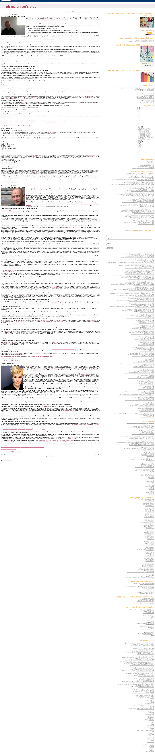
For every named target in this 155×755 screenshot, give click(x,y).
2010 (138, 124)
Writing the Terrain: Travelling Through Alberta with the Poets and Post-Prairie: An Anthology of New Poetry (136, 395)
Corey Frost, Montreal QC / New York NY (147, 522)
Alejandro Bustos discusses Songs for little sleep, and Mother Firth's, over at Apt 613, (140, 254)
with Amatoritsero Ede (150, 479)
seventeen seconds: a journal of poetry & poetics (146, 164)
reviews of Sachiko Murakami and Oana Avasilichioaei (145, 348)
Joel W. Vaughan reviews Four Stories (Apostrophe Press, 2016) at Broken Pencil (140, 173)
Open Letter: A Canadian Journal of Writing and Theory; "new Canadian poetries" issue (140, 586)
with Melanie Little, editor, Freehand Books (147, 462)
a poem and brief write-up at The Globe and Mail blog (145, 700)
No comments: (17, 124)
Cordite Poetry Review (150, 742)
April (138, 146)
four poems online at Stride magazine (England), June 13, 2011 (143, 691)
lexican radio (152, 707)
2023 (138, 110)
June (139, 144)
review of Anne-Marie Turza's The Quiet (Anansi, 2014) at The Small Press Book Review (139, 216)
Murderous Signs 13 (150, 725)
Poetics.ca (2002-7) (151, 167)
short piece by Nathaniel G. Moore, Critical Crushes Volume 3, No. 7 (143, 369)
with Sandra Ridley (151, 461)
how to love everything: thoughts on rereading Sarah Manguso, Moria (142, 334)
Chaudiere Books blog (150, 573)
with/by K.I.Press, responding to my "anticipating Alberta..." (144, 470)
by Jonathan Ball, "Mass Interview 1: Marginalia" (146, 450)
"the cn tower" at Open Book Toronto (148, 337)
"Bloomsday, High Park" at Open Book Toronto (146, 319)
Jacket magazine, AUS (150, 619)
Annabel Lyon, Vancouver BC (149, 534)
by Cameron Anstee (151, 472)
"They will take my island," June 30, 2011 (147, 690)
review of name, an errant (150, 390)
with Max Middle (151, 485)
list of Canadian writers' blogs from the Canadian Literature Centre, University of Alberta (139, 577)
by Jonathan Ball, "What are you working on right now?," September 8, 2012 (141, 438)
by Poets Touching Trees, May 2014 (148, 431)
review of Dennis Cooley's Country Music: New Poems (145, 383)
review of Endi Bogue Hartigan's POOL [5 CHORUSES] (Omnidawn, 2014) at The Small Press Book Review (136, 214)
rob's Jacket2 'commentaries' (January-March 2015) (145, 98)
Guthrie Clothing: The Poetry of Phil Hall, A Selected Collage (144, 583)
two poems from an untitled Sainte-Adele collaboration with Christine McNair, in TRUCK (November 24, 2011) (136, 684)
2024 (138, 109)
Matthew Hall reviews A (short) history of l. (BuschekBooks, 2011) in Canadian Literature (139, 268)
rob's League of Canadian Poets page (148, 99)
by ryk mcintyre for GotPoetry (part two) (147, 465)
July (138, 143)
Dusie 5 (152, 721)
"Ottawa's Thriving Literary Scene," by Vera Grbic (146, 292)
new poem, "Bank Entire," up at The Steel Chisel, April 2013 (144, 658)
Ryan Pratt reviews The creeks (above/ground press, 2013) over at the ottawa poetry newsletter (138, 253)
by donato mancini (151, 490)
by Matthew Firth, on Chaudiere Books (147, 474)
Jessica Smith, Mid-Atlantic (149, 556)
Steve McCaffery (15, 98)
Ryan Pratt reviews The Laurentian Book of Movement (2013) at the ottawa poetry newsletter (139, 222)
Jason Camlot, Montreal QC (149, 510)
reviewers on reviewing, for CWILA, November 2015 (145, 180)
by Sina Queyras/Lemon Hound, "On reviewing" (146, 449)
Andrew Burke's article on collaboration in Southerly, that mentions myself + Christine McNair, (139, 272)
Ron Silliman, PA (151, 554)
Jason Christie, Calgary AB (149, 511)
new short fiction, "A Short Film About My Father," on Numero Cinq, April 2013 (141, 659)
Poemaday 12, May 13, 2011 (149, 692)
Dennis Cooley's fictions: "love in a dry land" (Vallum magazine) (143, 362)
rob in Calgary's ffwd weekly (149, 359)
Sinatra (17, 425)
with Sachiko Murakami (150, 460)
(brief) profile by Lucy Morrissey (149, 261)
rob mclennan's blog (21, 6)
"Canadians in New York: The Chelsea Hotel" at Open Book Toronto (143, 328)
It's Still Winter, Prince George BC (148, 618)
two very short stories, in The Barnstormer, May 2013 (145, 654)
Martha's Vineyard (77, 301)
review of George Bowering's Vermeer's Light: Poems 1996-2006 (143, 367)
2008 (138, 150)
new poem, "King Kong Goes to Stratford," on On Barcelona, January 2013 (142, 665)
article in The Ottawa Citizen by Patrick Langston (146, 376)
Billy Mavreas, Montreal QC (149, 536)
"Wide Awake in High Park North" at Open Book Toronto (145, 320)
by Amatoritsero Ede (150, 481)
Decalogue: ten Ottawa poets (149, 588)
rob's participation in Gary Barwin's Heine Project (146, 322)
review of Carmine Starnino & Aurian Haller (147, 417)
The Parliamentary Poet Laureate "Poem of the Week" (145, 623)
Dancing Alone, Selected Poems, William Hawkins (146, 600)
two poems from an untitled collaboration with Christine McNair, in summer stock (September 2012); (138, 670)
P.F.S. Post (152, 736)
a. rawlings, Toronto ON (150, 547)
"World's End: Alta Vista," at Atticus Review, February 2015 (144, 187)
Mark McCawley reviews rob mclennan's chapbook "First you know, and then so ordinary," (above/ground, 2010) (135, 295)
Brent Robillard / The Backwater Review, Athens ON (145, 549)
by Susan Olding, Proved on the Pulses (147, 454)
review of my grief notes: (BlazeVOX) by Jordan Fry (145, 278)
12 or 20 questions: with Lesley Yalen (144, 135)
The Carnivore (21, 294)
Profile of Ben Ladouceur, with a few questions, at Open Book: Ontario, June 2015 (140, 181)
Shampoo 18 (152, 750)
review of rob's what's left (150, 403)
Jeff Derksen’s (12, 53)
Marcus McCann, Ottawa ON (149, 537)
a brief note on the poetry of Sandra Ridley (147, 375)
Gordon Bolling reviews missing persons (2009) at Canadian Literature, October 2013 (140, 225)
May (138, 145)
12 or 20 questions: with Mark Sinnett (13, 187)
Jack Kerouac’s (44, 406)
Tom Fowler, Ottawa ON (150, 521)
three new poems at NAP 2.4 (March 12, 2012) (146, 679)
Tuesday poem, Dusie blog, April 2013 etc (147, 584)
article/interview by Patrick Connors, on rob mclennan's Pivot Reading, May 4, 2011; (140, 303)
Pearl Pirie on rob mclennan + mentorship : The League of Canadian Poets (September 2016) (138, 174)
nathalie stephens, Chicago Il (149, 558)
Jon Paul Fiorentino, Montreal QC (148, 519)
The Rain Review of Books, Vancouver (147, 629)
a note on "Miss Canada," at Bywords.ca (147, 266)
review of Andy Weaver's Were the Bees (147, 392)
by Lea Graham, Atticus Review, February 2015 (146, 424)
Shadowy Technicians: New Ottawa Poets (147, 603)
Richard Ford (44, 321)
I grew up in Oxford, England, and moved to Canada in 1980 (38, 188)
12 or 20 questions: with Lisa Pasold (12, 365)
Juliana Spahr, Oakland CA (149, 557)
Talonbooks (31, 125)
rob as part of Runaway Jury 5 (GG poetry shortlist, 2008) (144, 349)
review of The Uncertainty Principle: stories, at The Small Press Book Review (141, 218)
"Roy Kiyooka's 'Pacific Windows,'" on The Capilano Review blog (143, 280)
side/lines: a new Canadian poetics (148, 590)
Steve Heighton (35, 320)
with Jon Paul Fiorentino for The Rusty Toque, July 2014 (145, 429)
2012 (138, 122)
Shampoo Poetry (151, 631)
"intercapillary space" (150, 727)
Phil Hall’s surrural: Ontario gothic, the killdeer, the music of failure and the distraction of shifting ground (137, 363)
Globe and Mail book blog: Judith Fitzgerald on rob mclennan (144, 331)
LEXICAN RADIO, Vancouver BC (148, 620)
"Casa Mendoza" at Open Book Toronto (147, 314)
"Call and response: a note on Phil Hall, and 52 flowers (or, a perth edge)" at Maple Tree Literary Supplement (136, 297)
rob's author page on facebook (149, 95)
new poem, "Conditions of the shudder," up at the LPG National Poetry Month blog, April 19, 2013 (138, 657)
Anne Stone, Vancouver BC (149, 559)
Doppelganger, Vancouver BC (149, 614)
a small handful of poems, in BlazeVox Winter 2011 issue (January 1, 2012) (142, 683)
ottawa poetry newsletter (150, 574)
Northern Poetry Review (150, 622)
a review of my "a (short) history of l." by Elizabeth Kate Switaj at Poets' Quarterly (141, 177)
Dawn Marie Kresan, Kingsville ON (148, 529)
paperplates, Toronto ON (150, 624)
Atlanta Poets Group (150, 571)
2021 (138, 112)
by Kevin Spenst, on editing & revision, (147, 447)
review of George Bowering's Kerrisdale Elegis (146, 346)
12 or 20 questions (7, 125)
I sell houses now (7, 331)
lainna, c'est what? (141, 138)
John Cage (90, 96)
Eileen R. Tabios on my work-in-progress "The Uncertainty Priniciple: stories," (141, 290)
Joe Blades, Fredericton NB (149, 506)
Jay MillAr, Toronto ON (150, 539)
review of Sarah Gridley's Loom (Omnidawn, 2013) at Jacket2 (144, 219)
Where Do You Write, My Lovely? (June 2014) (146, 207)
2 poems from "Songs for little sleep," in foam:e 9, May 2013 (144, 656)
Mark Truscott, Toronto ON (149, 561)
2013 (138, 121)
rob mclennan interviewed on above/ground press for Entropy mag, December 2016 (140, 423)
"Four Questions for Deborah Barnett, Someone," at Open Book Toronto (142, 291)
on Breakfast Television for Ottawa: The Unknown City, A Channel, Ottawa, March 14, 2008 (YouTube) (137, 643)
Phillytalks (152, 625)
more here (152, 636)
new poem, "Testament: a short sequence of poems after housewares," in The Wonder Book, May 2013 (137, 655)
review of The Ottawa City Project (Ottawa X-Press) (145, 374)
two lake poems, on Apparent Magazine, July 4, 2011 (145, 688)
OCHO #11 (152, 715)
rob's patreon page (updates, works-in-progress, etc (145, 39)
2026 (138, 107)
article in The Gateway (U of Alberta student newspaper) (145, 368)
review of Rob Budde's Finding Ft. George (147, 351)
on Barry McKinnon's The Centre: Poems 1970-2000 (145, 398)
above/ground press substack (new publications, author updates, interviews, (141, 41)
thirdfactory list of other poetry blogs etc (147, 576)
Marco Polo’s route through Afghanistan (59, 443)
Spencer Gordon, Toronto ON (149, 524)
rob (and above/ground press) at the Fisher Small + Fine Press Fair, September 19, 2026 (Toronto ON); (137, 88)
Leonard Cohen (85, 424)
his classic (94, 155)
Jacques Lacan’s (52, 52)
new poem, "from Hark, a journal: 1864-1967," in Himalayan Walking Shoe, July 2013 (140, 650)
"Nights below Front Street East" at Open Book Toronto (145, 321)
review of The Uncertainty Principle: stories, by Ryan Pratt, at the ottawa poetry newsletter (139, 215)
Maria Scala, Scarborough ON (149, 551)
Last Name (109, 243)
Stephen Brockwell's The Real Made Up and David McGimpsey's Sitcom (142, 353)
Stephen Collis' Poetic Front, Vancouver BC (147, 626)
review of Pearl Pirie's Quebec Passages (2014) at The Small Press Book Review (140, 208)
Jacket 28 (152, 740)
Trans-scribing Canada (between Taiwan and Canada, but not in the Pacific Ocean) (140, 572)
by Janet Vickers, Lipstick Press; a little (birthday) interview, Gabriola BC (142, 441)
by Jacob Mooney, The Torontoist (148, 452)
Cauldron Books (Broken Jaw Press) (148, 598)
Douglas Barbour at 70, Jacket (149, 333)
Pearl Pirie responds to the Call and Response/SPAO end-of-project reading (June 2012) (139, 271)
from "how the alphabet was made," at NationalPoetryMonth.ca (144, 677)
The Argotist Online (151, 734)
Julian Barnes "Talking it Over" (19, 321)
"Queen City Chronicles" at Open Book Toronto (146, 329)
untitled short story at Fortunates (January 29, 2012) (145, 680)
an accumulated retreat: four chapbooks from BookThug (145, 385)
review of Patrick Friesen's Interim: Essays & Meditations (145, 357)
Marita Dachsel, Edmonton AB (149, 514)
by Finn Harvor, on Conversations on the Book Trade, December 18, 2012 (142, 437)
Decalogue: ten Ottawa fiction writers (148, 587)
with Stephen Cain (151, 488)
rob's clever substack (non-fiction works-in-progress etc (145, 40)
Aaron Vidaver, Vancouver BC (149, 564)
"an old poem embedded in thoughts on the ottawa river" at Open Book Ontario (141, 298)
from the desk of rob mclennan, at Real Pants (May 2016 (145, 175)
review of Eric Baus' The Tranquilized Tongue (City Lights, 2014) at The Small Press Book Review (138, 202)
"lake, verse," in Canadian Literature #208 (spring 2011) (145, 685)
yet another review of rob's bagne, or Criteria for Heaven (145, 412)
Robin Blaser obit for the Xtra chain (148, 343)
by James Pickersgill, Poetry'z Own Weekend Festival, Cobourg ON (143, 446)
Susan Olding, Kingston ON (149, 542)
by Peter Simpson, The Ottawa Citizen (148, 453)
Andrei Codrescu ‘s (11, 441)
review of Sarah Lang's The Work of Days (147, 365)
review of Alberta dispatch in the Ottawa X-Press (146, 345)
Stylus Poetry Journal (150, 718)
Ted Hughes (53, 321)
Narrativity (152, 621)
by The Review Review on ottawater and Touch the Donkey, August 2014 (142, 427)
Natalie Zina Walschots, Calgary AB (148, 565)
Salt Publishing (26, 125)
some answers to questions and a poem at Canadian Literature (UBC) (142, 459)
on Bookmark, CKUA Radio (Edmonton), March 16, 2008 (145, 642)
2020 (138, 113)
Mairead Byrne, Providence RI (149, 508)
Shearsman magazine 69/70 (149, 719)
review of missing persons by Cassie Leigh (147, 312)
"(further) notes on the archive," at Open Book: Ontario (145, 203)
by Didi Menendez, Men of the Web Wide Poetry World (145, 469)
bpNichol (8, 98)
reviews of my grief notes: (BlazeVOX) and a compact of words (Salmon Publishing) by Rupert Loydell (137, 277)
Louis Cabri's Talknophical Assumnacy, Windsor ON (145, 633)
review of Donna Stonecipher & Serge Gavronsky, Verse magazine (143, 356)
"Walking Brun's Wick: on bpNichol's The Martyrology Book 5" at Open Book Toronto (140, 318)
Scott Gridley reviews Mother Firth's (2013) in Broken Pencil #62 (143, 220)
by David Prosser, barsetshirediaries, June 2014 (146, 430)
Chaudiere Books (151, 162)
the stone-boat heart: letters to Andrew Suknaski (146, 389)
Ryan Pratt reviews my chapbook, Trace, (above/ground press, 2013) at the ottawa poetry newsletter (137, 257)
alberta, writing (151, 575)
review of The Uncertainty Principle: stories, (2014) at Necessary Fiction (142, 199)
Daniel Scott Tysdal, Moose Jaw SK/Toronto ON (146, 562)
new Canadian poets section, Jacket (148, 591)
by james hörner (151, 487)
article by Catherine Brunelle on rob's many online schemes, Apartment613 (142, 183)
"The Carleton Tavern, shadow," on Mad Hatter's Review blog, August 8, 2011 (141, 686)
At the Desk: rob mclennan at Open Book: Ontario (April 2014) (144, 213)
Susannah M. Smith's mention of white (148, 360)
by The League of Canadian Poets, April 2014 (146, 432)
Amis (87, 320)
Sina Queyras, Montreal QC (149, 546)
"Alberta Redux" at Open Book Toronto (147, 325)
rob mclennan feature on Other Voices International (145, 709)
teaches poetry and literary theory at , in (49, 17)
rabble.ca (152, 628)
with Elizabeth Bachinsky (150, 458)
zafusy (153, 732)
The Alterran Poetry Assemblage (148, 744)
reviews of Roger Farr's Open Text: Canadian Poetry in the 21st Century (142, 347)
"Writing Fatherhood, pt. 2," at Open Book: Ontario (146, 224)
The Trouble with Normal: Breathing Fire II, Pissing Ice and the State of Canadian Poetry (139, 400)
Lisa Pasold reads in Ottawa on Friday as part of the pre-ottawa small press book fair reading (22, 447)
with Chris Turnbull (151, 477)
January (139, 149)
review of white (151, 350)
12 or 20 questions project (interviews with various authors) (144, 467)
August (139, 142)
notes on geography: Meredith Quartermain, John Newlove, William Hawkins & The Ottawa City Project (137, 394)
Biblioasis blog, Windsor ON (149, 505)
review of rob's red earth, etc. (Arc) (148, 401)
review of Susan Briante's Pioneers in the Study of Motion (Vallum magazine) (141, 372)
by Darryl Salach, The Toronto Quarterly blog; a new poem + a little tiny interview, (141, 444)
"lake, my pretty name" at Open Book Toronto (146, 336)
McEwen (92, 320)
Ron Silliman (90, 90)
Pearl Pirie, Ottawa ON (150, 544)
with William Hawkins (150, 483)
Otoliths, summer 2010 (150, 694)
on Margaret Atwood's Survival (149, 402)
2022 (138, 111)
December (139, 126)
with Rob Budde (151, 468)
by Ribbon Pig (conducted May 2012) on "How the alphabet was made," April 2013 (140, 435)
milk (153, 704)
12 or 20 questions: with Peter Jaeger (13, 16)
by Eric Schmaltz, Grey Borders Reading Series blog (145, 451)
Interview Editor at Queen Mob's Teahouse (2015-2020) (145, 97)
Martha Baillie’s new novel (63, 440)
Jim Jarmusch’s (6, 116)
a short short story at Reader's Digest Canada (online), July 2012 (143, 672)
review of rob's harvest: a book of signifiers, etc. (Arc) (145, 410)
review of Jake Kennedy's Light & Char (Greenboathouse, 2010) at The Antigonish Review (139, 273)
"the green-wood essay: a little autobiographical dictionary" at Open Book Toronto (140, 309)
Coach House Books (14, 125)
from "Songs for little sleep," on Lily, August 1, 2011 (146, 687)
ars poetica (152, 706)
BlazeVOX (152, 713)
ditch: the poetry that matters (149, 714)
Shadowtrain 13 (151, 720)
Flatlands (152, 749)
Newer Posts (3, 454)
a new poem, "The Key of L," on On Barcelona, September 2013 (143, 648)
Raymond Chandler (13, 429)
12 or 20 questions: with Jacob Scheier (144, 133)
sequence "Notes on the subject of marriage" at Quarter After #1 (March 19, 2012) (141, 678)
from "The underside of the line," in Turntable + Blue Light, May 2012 (143, 675)
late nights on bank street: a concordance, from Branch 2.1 (144, 695)
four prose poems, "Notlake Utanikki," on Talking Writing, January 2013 (142, 664)
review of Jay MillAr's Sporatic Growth (148, 379)
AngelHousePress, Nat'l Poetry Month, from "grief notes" (145, 696)
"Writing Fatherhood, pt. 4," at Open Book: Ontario (146, 221)
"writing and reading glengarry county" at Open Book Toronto (144, 308)
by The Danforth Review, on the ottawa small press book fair (144, 457)
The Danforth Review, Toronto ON (148, 613)
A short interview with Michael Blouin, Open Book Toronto (144, 296)
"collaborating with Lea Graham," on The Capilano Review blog (143, 281)
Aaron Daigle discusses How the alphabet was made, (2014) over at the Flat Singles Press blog (138, 209)
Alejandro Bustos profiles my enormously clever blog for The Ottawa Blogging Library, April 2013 (138, 259)
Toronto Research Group (29, 77)
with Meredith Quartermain (149, 486)
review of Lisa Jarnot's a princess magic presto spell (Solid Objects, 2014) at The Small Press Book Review (136, 205)
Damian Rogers (66, 342)
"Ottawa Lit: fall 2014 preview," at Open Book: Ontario (145, 198)
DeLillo (48, 321)
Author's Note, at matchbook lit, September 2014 (146, 197)
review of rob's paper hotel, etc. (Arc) (148, 409)
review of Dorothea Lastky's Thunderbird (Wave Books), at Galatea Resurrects (141, 264)
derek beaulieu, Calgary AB (149, 502)
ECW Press (13, 360)
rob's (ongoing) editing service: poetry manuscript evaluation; (144, 90)
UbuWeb (152, 635)
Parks (97, 320)
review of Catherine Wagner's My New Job (147, 338)
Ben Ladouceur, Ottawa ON (149, 530)
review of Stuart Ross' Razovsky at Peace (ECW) (146, 414)
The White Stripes (5, 425)
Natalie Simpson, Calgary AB (149, 555)
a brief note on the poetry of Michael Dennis (147, 384)
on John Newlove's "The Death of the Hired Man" (146, 406)
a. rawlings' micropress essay (149, 407)
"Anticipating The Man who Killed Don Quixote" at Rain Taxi (144, 307)
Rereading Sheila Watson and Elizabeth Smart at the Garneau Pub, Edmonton (141, 354)
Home (51, 454)
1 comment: (16, 182)
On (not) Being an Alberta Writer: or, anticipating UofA (145, 377)
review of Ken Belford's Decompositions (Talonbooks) (145, 299)
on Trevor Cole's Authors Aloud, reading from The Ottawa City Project (143, 644)
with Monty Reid (151, 478)
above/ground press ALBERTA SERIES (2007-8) (146, 166)
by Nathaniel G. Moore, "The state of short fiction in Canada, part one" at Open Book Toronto (139, 448)
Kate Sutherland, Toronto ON (149, 560)
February (139, 148)
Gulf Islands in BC (26, 102)
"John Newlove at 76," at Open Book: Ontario (146, 206)
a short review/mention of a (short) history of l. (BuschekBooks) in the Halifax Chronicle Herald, (138, 276)
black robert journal (151, 701)
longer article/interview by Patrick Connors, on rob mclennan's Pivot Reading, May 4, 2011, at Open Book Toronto (135, 300)
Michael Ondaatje (72, 227)
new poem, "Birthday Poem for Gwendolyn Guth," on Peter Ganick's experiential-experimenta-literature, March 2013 (135, 661)
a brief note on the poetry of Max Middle (147, 393)
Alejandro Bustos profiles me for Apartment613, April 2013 (144, 258)
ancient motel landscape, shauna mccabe (147, 599)
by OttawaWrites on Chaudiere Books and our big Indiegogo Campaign (142, 426)
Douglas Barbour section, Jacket (148, 585)
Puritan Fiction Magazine (150, 716)
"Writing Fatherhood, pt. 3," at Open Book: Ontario (146, 223)
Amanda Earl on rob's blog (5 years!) (148, 355)
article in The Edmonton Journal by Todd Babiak (146, 370)
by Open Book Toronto (150, 456)
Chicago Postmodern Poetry (149, 612)
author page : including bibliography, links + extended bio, (77, 11)
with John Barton (151, 484)
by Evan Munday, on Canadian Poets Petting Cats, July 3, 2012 (143, 439)
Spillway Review (151, 735)
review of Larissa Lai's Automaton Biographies (146, 323)
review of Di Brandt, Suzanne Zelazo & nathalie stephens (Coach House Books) (141, 405)
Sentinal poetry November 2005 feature (147, 100)
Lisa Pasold (26, 366)
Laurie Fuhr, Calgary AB (150, 523)
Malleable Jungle (151, 738)
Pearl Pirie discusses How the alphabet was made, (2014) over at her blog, (142, 217)
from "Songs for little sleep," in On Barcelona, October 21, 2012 (144, 668)
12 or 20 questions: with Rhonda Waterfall (144, 132)
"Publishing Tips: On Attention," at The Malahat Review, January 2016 (142, 176)
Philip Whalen (33, 97)
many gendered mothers (150, 163)
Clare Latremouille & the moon (149, 396)
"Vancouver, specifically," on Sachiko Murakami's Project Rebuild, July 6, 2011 (141, 689)
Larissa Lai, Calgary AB (150, 531)
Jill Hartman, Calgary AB (150, 528)
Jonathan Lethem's (13, 342)
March (139, 147)
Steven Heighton (55, 287)
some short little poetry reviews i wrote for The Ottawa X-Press (144, 366)
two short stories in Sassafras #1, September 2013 (146, 649)
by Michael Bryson (151, 493)
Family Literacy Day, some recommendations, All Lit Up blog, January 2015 (142, 188)
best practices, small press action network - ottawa (146, 399)
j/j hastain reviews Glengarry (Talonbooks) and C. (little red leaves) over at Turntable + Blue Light (138, 270)
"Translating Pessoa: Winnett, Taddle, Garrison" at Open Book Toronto (142, 313)
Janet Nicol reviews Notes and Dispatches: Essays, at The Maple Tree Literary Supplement (139, 182)
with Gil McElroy (151, 491)
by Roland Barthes (10, 115)
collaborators (27, 98)
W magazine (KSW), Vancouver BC (148, 634)
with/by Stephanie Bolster (150, 492)
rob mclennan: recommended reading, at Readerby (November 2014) (142, 191)
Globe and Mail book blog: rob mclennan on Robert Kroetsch (144, 327)
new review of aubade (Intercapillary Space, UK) (146, 361)
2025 (138, 108)
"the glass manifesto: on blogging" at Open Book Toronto (145, 305)
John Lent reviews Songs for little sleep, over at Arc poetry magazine (143, 255)
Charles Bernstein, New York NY (148, 503)
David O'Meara (56, 342)
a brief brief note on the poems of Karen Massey (146, 381)
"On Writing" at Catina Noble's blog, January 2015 (146, 189)
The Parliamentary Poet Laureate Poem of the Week (145, 730)
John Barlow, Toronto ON (150, 501)
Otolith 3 (152, 723)
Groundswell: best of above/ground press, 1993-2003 (145, 601)
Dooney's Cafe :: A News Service (148, 615)
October (139, 140)
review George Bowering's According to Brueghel (146, 344)
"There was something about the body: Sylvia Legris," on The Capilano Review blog (140, 288)
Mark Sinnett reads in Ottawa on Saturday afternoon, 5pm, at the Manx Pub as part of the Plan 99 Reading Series (26, 356)
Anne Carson (5, 429)
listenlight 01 (152, 728)
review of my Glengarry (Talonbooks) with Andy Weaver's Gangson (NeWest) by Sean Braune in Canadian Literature (135, 275)
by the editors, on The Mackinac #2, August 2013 (146, 433)
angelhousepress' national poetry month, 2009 (146, 699)
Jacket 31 (152, 724)
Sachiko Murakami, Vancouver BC (148, 540)
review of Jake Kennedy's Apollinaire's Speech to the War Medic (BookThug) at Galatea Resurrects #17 (137, 283)
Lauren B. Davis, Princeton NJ (149, 515)
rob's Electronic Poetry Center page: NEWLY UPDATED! (145, 96)
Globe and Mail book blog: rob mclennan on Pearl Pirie (145, 330)
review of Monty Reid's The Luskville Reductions (146, 335)
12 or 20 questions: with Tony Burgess (144, 136)
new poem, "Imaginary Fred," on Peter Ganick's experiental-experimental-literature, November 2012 (137, 666)
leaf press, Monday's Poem (149, 703)
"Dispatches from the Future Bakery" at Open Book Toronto (144, 339)
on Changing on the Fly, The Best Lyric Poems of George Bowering (143, 397)
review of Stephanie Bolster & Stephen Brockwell (146, 408)
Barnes (2, 321)
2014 (138, 120)
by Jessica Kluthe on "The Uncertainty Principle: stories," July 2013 (143, 434)
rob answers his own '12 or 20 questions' (147, 464)
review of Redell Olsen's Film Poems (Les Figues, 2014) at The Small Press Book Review (139, 193)
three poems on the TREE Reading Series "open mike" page (144, 705)
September (139, 141)
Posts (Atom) (9, 460)
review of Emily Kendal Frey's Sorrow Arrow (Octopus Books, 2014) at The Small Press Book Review (137, 211)
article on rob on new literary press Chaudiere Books (145, 380)
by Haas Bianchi (151, 471)
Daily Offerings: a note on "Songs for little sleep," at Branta (144, 267)
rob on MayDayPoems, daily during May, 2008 (146, 710)
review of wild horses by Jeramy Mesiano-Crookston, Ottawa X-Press (142, 315)
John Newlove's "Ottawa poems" (148, 388)
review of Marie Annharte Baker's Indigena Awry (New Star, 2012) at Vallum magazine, (140, 256)
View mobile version (50, 456)
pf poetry (152, 702)
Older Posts (97, 454)
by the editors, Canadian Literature (148, 425)
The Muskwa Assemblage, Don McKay (13, 130)
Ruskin (43, 429)
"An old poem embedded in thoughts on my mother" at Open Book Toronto (142, 304)
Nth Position (152, 733)
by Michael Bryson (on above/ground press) (147, 494)
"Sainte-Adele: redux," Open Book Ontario (147, 294)
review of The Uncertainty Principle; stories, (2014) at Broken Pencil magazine (141, 200)
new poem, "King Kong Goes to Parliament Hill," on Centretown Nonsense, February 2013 (139, 662)
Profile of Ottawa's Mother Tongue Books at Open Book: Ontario (143, 285)
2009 (138, 125)
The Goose (152, 616)
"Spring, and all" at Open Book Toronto (147, 326)
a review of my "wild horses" (149, 178)
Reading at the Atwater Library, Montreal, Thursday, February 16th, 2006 (142, 645)
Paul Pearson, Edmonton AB (149, 543)
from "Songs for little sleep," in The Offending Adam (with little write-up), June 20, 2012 (140, 673)
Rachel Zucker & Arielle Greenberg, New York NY (146, 569)
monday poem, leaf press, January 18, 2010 (147, 697)
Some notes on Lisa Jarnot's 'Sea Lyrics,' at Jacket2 (145, 260)
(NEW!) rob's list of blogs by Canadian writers (146, 499)
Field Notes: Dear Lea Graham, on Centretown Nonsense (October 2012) (142, 669)
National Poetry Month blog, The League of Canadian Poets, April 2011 (142, 693)
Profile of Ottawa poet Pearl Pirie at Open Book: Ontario (145, 286)
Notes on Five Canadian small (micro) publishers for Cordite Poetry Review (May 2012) (139, 274)
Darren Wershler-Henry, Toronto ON (148, 566)
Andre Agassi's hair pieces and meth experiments (63, 349)
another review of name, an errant (148, 387)
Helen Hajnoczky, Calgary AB (149, 526)
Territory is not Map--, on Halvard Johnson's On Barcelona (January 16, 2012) (141, 682)
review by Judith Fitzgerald (149, 358)
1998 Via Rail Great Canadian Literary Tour (147, 102)
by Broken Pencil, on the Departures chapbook (146, 463)
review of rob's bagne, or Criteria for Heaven (147, 411)
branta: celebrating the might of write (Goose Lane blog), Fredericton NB (142, 609)
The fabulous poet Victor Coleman (8, 210)
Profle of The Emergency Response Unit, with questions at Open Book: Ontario (141, 279)
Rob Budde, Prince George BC (149, 507)
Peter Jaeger (20, 125)
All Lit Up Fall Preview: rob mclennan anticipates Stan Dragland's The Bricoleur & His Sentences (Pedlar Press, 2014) (135, 194)
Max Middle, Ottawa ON (150, 538)
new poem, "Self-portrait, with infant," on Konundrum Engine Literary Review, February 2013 (139, 663)
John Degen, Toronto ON (150, 516)
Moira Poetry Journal (150, 737)
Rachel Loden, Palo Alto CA (149, 533)
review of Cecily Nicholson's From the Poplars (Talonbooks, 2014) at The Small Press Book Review (138, 210)
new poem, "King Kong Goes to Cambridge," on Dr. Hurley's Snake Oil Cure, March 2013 (139, 660)
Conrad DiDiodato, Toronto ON (149, 517)
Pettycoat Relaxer (151, 747)
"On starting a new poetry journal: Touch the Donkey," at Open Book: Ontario (141, 204)
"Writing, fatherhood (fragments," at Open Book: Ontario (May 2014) (143, 212)
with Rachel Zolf (151, 476)
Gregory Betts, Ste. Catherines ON (148, 504)
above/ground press (150, 161)
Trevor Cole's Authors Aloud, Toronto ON (147, 611)
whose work (21, 98)
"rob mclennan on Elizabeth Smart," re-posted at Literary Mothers (143, 201)
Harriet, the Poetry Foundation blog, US (147, 545)
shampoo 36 (152, 698)
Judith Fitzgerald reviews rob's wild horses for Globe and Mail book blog (142, 324)
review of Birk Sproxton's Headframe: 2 (147, 382)
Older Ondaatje (60, 321)
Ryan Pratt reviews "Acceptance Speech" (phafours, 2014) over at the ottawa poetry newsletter (138, 195)
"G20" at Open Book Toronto (149, 317)
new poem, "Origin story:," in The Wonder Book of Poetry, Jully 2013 (143, 651)
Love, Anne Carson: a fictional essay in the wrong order (145, 316)
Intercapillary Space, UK (150, 617)
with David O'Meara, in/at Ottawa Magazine (147, 440)
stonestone (152, 745)
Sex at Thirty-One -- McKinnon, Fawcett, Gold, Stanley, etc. (144, 404)
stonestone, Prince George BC (149, 632)
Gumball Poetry (151, 748)
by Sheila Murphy (151, 482)
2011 (138, 123)
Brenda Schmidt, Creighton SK (149, 552)
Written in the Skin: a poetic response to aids (147, 593)
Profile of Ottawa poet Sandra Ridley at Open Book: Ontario (144, 287)
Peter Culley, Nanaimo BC (149, 513)
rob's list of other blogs (150, 578)
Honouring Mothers (151, 743)
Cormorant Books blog (150, 512)
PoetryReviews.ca (151, 627)
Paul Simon (96, 424)
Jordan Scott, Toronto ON (150, 553)
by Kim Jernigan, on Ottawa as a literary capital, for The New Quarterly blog (141, 445)
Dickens (2, 57)
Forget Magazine (151, 712)
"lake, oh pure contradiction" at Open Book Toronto (146, 341)
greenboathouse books (150, 751)
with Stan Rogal (151, 489)
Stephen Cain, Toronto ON (149, 509)
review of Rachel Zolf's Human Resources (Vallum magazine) (144, 371)
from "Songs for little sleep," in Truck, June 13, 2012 (145, 674)
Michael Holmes (11, 270)
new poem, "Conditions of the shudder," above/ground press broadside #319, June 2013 (139, 652)
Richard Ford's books (18, 353)
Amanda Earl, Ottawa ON (150, 518)
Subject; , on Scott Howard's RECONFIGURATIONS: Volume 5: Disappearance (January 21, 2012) (138, 681)
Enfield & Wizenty (37, 370)
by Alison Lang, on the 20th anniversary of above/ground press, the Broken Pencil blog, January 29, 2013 (137, 436)
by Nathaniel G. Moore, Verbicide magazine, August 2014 (144, 428)
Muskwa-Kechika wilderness (53, 132)
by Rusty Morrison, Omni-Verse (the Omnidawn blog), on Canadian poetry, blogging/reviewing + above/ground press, (135, 442)
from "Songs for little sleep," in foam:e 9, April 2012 (146, 676)
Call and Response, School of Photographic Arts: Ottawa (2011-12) (143, 168)
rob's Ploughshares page (150, 101)
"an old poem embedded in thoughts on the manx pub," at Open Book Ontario (141, 301)
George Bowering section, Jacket (148, 589)
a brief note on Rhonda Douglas (148, 386)
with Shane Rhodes (151, 473)
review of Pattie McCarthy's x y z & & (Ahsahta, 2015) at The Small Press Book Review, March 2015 (138, 186)
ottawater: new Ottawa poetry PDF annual (147, 165)
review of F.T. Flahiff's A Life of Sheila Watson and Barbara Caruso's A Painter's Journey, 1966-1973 (138, 391)
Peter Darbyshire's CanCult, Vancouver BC (147, 610)
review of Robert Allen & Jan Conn (148, 415)
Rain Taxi (152, 630)
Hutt (153, 741)
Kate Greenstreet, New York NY (149, 525)
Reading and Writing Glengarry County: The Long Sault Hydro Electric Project (141, 332)
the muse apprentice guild (149, 746)
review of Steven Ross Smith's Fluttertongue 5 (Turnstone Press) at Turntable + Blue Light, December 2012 (136, 265)
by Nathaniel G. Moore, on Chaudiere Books (147, 475)
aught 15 (152, 729)
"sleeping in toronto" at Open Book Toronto (147, 342)
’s (41, 115)
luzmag (153, 731)
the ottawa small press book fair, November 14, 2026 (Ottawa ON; (143, 89)
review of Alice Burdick (150, 416)
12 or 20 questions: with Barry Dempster (144, 134)
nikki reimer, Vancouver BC (149, 548)
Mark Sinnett (17, 360)
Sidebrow (152, 722)
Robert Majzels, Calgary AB (149, 535)
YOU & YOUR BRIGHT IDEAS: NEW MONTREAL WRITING (144, 592)
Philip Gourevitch (21, 429)
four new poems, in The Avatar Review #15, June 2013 (145, 653)
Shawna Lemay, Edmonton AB (149, 532)
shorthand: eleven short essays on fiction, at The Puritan (145, 269)
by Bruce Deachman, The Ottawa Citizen (147, 455)
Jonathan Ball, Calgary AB (149, 500)
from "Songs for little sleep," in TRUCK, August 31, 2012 (145, 671)
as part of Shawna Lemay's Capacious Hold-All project (145, 352)
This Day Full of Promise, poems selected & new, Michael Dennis (143, 602)
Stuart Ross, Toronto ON (150, 550)
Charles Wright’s (45, 440)
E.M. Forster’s (68, 438)
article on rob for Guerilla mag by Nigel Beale (146, 340)
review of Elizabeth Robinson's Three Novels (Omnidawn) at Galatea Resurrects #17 (140, 282)
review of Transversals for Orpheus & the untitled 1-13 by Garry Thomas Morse (141, 378)
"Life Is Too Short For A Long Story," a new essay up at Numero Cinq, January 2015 (140, 190)
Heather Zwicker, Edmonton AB (149, 570)
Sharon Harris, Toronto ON (149, 527)
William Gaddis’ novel (53, 58)
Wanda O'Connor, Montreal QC (149, 541)
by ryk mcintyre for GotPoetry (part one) (147, 466)
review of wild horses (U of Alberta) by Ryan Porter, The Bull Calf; (143, 302)
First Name (109, 238)
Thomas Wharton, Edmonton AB (149, 567)
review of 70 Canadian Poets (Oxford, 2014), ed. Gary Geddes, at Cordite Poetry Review (139, 192)
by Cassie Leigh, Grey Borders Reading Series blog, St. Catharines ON (142, 443)
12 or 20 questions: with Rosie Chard (144, 139)
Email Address (110, 234)
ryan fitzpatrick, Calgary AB (149, 520)
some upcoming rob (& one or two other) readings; (146, 137)
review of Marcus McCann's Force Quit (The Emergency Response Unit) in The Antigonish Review (138, 310)
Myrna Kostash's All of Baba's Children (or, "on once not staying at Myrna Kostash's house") (139, 373)
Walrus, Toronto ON (151, 717)
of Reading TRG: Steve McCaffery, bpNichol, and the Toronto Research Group (48, 19)
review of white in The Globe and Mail (148, 364)
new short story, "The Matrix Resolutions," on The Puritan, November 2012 (142, 667)
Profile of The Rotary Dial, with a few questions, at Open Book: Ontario (142, 196)
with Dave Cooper (151, 480)
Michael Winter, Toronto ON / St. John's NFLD (146, 568)
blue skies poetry (151, 711)
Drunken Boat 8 (151, 726)
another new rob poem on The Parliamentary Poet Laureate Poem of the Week (141, 708)
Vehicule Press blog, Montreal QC (148, 563)
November (139, 127)
